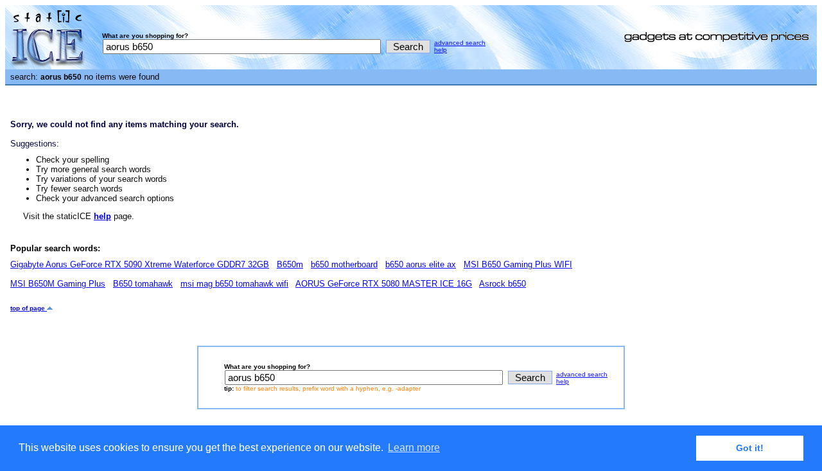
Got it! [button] (750, 448)
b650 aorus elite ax (420, 264)
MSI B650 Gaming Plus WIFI (518, 264)
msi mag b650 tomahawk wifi (234, 284)
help (440, 49)
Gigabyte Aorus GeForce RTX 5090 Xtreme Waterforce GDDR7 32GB (139, 264)
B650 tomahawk (143, 284)
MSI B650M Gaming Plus (57, 284)
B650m (290, 264)
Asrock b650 (502, 284)
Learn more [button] (414, 447)
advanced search (459, 42)
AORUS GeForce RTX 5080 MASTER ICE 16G (383, 284)
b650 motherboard (344, 264)
